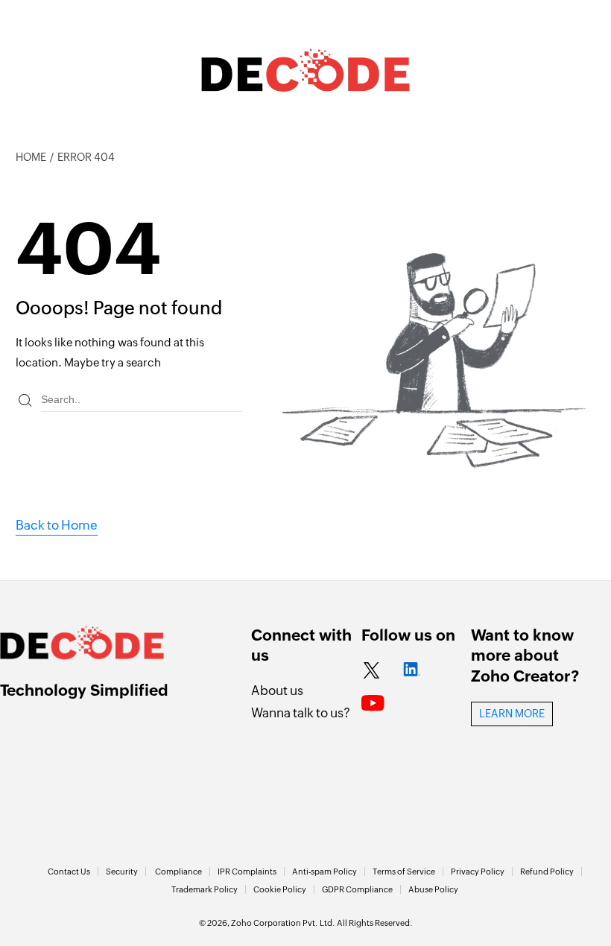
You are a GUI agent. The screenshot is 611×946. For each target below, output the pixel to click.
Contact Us (69, 871)
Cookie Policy (279, 889)
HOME (31, 157)
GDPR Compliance (357, 889)
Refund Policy (547, 871)
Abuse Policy (433, 889)
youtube (373, 704)
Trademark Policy (204, 889)
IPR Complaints (247, 871)
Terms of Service (404, 871)
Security (122, 871)
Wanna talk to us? (300, 712)
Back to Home (57, 525)
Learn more (512, 714)
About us (277, 690)
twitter (371, 671)
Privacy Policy (477, 871)
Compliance (178, 871)
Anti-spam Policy (324, 871)
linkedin (411, 671)
